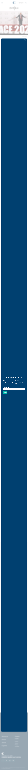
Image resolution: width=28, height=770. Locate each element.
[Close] (25, 40)
